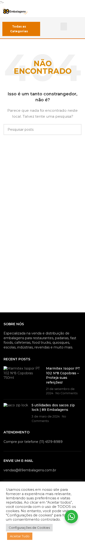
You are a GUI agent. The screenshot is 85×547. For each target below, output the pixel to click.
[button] (63, 26)
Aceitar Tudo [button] (20, 536)
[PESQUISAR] (76, 129)
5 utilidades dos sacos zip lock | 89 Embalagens (53, 407)
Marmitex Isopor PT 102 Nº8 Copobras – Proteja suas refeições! (63, 375)
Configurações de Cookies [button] (29, 527)
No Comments (66, 393)
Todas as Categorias (19, 29)
